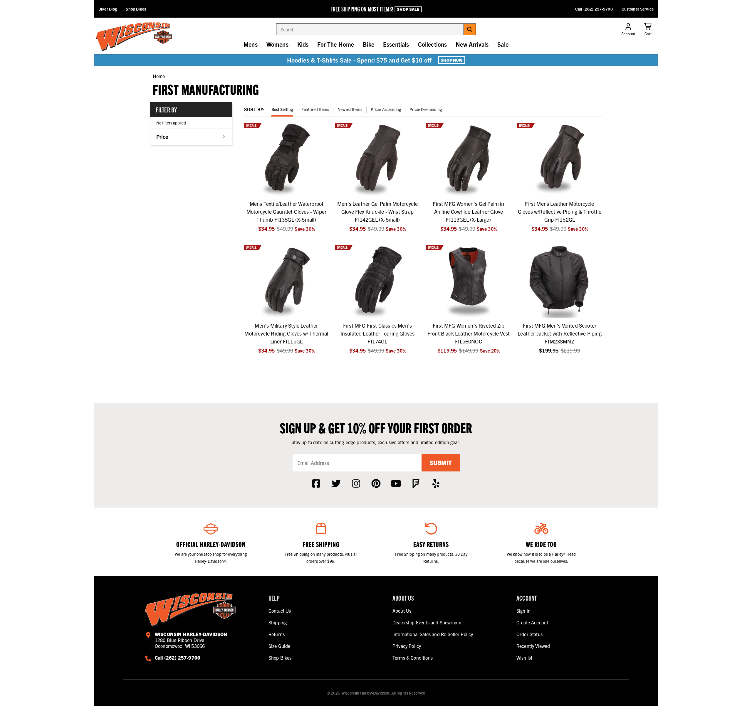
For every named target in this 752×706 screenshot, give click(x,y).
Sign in (523, 611)
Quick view (286, 191)
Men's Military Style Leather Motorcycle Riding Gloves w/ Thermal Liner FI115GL (286, 333)
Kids (303, 44)
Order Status (529, 634)
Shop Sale (408, 9)
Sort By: (254, 109)
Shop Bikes (136, 8)
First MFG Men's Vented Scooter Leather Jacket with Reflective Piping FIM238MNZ (560, 333)
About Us (401, 611)
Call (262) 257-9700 (594, 8)
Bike (368, 44)
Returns (276, 634)
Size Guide (279, 646)
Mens (251, 44)
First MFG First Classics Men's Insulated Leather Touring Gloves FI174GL (377, 333)
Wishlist (524, 657)
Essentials (396, 44)
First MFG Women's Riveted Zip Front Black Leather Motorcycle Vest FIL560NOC (468, 333)
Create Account (532, 622)
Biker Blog (107, 8)
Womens (277, 44)
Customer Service (638, 8)
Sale (502, 44)
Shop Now (452, 60)
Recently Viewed (533, 646)
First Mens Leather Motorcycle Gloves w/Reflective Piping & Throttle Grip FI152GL (560, 211)
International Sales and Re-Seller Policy (432, 634)
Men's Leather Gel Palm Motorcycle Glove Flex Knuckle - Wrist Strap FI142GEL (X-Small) (377, 211)
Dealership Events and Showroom (426, 622)
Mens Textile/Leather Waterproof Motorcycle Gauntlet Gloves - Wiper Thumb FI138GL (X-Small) (286, 211)
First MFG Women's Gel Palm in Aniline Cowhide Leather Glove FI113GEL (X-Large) (468, 211)
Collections (432, 44)
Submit (440, 462)
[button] (191, 137)
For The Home (335, 44)
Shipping (277, 622)
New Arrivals (472, 44)
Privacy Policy (406, 646)
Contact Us (279, 611)
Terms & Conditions (412, 657)
